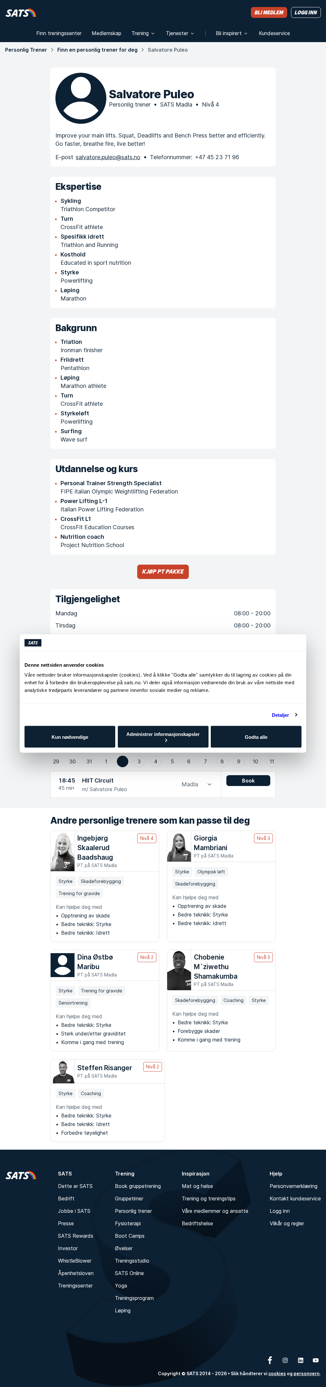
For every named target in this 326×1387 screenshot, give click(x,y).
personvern (307, 1373)
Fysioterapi (128, 1223)
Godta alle (256, 736)
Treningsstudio (132, 1260)
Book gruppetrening (138, 1186)
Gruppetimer (129, 1198)
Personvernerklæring (293, 1186)
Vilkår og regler (287, 1223)
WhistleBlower (74, 1260)
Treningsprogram (134, 1298)
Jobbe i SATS (74, 1211)
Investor (68, 1248)
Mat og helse (197, 1186)
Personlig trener (133, 1211)
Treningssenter (75, 1285)
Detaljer (280, 714)
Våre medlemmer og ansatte (215, 1211)
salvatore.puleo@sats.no (108, 157)
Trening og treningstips (209, 1198)
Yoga (121, 1285)
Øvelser (123, 1248)
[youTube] (316, 1360)
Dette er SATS (75, 1186)
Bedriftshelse (197, 1223)
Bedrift (66, 1198)
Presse (66, 1223)
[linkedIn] (300, 1360)
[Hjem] (21, 12)
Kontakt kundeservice (295, 1198)
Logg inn (280, 1211)
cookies (277, 1373)
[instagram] (285, 1360)
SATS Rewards (75, 1236)
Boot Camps (130, 1236)
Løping (123, 1310)
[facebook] (270, 1360)
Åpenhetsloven (76, 1273)
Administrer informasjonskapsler (163, 734)
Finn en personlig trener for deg (97, 50)
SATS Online (129, 1273)
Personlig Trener (26, 50)
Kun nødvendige (70, 736)
